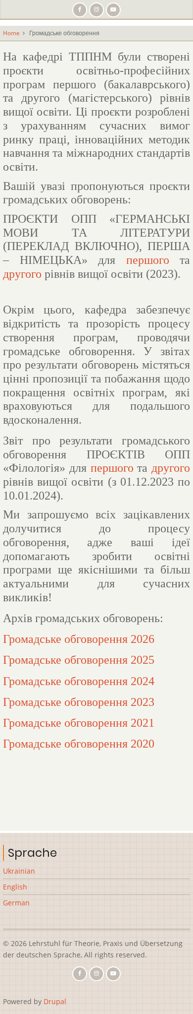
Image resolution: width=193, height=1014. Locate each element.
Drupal (55, 1001)
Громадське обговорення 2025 (78, 659)
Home (11, 33)
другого (22, 273)
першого (147, 260)
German (16, 902)
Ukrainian (19, 871)
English (15, 886)
